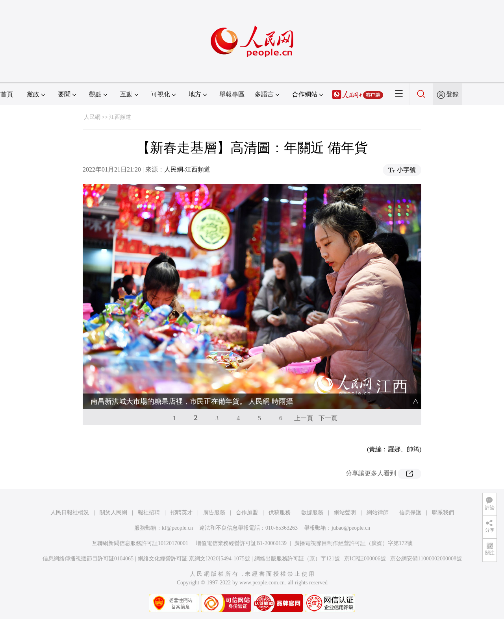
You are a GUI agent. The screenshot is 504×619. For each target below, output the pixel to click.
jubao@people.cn (351, 528)
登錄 (452, 94)
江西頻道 (120, 117)
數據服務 (312, 513)
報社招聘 (149, 513)
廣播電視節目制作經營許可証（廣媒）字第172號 (353, 543)
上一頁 (303, 418)
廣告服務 (214, 513)
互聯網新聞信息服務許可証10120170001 (140, 543)
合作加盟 (247, 513)
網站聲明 (345, 513)
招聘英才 (181, 513)
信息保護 (410, 513)
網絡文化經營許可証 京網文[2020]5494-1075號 (194, 559)
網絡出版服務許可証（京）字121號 (297, 559)
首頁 (6, 94)
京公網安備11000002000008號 (426, 559)
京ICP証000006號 (365, 559)
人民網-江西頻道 (187, 169)
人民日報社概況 (69, 513)
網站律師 (378, 513)
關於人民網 (113, 513)
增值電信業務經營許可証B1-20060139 (241, 543)
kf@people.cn (177, 528)
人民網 (92, 117)
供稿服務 (280, 513)
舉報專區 (232, 94)
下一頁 (328, 418)
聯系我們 (443, 513)
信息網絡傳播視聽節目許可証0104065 (88, 559)
